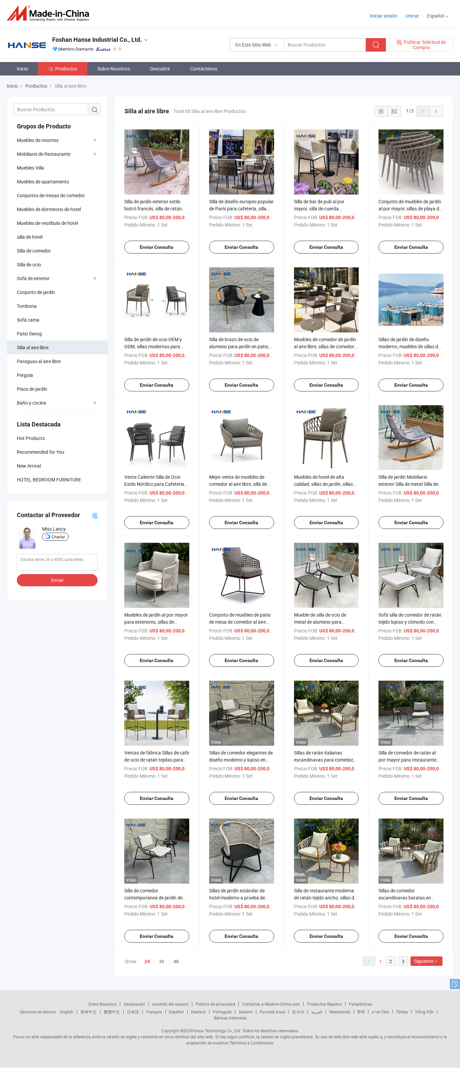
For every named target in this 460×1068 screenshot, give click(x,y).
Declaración (134, 1004)
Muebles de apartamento (43, 181)
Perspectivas (360, 1004)
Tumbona (27, 306)
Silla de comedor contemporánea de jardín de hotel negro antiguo (153, 897)
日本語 (133, 1011)
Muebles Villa (30, 168)
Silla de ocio (29, 264)
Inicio (22, 68)
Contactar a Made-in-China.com (271, 1004)
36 (161, 961)
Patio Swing (29, 333)
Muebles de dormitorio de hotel (49, 209)
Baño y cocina (31, 402)
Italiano (246, 1011)
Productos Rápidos (324, 1004)
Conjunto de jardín (36, 292)
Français (154, 1011)
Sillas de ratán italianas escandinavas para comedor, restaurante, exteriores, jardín (324, 759)
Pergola (25, 375)
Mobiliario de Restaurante (43, 154)
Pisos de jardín (32, 389)
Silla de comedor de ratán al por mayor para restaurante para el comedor (407, 759)
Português (222, 1011)
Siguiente (423, 961)
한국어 (298, 1011)
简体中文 (88, 1011)
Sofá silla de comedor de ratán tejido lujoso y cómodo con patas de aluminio (410, 622)
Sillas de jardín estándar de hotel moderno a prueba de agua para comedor (237, 897)
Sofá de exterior (33, 278)
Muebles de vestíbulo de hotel (47, 223)
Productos (66, 68)
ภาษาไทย (380, 1011)
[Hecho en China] (50, 13)
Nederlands (339, 1011)
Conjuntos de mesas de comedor (51, 195)
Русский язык (272, 1011)
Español (176, 1011)
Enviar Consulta (156, 247)
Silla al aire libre (32, 347)
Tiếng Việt (424, 1011)
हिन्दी (361, 1011)
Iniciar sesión (383, 15)
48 (176, 961)
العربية (316, 1011)
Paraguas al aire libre (39, 361)
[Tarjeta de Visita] (95, 515)
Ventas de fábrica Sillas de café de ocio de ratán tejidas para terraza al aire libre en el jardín (156, 759)
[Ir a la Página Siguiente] (436, 111)
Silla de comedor (34, 250)
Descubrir (160, 68)
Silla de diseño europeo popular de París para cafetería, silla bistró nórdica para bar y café (241, 208)
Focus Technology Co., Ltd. (217, 1030)
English (66, 1011)
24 (147, 961)
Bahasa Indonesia (230, 1017)
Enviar (57, 580)
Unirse (412, 15)
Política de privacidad (215, 1004)
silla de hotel (29, 237)
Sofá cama (28, 320)
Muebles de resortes (38, 140)
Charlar (58, 536)
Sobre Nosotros (113, 68)
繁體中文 (112, 1011)
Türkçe (402, 1011)
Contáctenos (203, 68)
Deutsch (198, 1011)
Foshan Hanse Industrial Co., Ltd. (97, 39)
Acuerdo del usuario (170, 1004)
